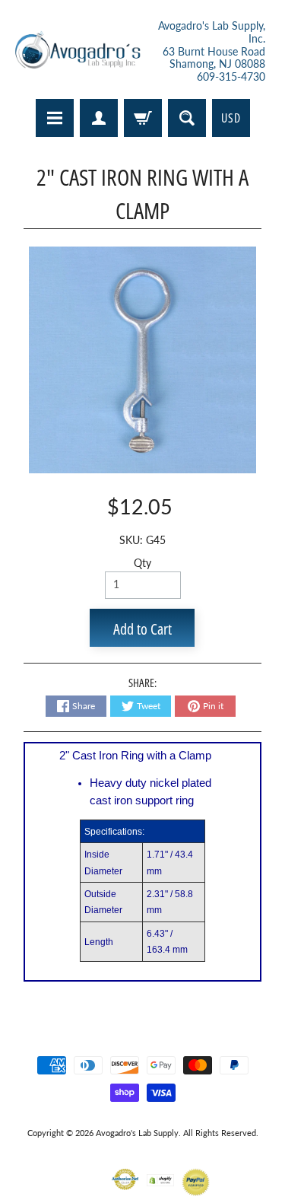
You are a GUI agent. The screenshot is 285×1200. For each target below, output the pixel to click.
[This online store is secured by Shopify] (161, 1177)
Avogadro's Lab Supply (137, 1133)
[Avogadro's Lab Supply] (77, 51)
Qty (142, 563)
